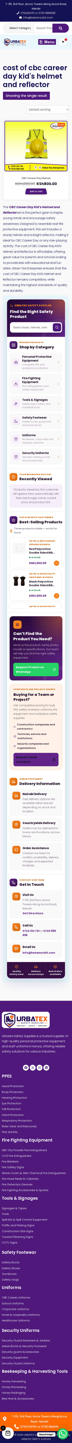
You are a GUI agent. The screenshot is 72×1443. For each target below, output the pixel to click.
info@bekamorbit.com (39, 953)
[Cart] (62, 42)
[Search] (60, 28)
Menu (49, 41)
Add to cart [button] (36, 191)
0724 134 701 (31, 931)
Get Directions (33, 913)
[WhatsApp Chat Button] (62, 1433)
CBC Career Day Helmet (36, 178)
